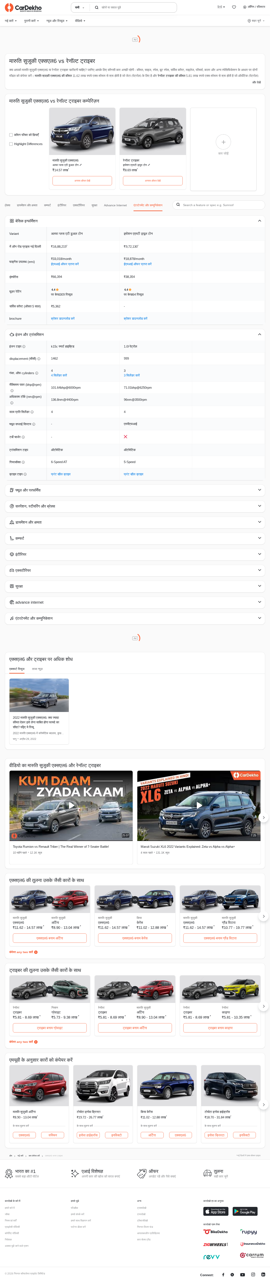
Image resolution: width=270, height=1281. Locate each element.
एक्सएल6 (24, 1135)
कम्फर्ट (47, 205)
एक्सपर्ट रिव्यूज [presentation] (16, 669)
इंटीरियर (62, 205)
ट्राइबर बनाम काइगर (220, 1028)
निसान (54, 1007)
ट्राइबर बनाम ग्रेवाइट (50, 1028)
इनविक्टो (116, 1135)
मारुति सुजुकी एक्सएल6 (65, 160)
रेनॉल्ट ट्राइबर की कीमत (171, 75)
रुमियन (53, 1135)
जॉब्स (7, 1214)
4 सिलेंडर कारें (59, 375)
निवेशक (8, 1239)
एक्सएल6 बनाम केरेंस (135, 938)
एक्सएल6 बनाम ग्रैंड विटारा (220, 938)
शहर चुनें (256, 20)
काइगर (226, 1012)
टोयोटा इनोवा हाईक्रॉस (217, 1112)
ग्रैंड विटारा (229, 922)
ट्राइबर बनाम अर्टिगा (135, 1028)
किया (139, 918)
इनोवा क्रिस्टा (216, 1135)
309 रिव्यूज (66, 294)
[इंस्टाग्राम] (253, 1275)
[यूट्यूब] (242, 1275)
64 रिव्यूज (138, 294)
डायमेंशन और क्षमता (27, 205)
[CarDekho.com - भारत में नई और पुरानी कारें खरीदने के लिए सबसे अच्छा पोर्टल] (23, 7)
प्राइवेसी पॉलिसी (12, 1226)
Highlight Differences (28, 144)
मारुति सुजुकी (58, 918)
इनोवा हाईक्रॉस (88, 1135)
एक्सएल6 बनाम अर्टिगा (49, 938)
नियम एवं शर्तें (10, 1220)
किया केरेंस (147, 1112)
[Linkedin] (263, 1275)
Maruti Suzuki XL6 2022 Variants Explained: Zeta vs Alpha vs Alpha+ (188, 846)
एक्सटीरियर (79, 205)
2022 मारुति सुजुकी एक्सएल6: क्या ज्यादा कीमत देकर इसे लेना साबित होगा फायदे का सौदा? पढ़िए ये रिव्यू (36, 722)
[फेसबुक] (223, 1275)
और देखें (256, 82)
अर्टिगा (55, 922)
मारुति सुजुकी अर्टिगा (24, 1112)
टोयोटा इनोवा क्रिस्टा (88, 1112)
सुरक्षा (94, 205)
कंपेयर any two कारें (21, 952)
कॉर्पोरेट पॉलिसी (12, 1233)
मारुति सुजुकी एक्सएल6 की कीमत (53, 75)
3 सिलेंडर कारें (132, 375)
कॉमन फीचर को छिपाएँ (26, 135)
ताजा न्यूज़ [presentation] (37, 669)
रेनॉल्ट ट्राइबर (131, 160)
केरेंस (140, 922)
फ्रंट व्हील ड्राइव (60, 474)
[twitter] (232, 1275)
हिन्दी (219, 6)
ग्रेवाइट (56, 1012)
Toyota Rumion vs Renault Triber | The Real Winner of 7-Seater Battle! (61, 846)
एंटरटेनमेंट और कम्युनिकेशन (148, 205)
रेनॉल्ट (225, 1007)
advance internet (115, 205)
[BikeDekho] (215, 1232)
